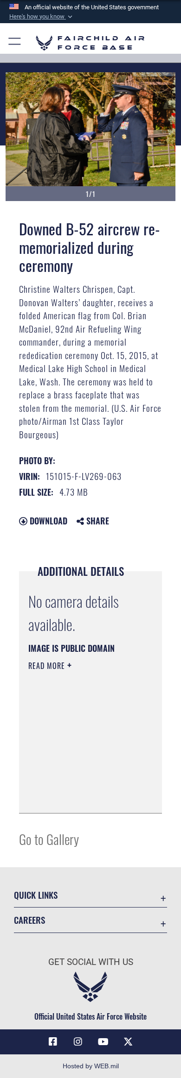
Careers (29, 920)
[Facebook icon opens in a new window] (53, 1042)
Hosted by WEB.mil (91, 1066)
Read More (47, 665)
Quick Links (36, 894)
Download (47, 521)
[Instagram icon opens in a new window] (78, 1042)
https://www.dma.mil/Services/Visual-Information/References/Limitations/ (84, 796)
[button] (41, 16)
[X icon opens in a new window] (128, 1042)
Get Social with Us (90, 962)
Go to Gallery (49, 839)
